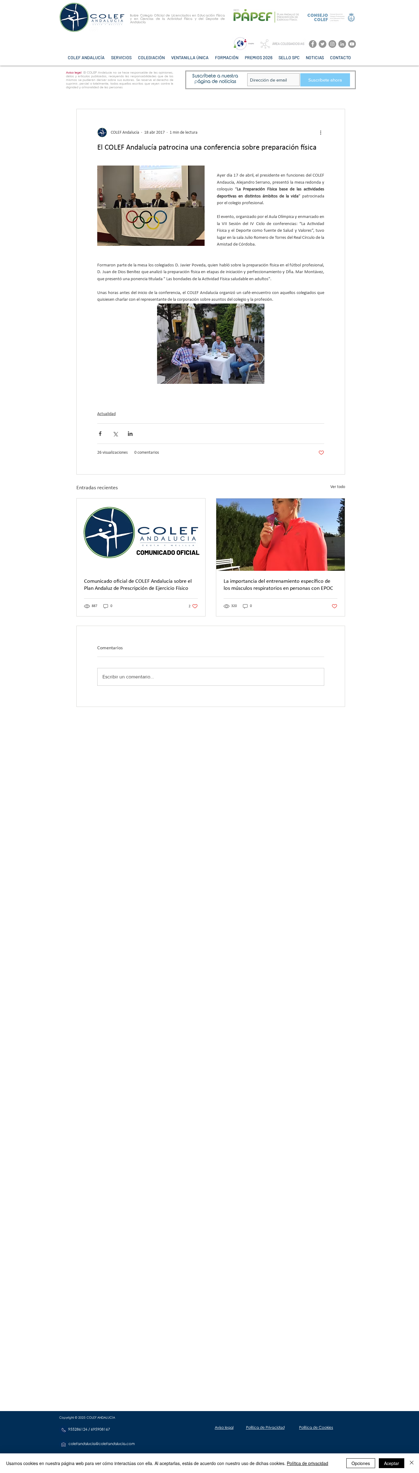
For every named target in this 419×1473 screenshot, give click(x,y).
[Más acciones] (320, 132)
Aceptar (391, 1463)
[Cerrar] (411, 1463)
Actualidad (106, 414)
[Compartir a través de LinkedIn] (130, 434)
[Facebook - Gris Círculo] (313, 44)
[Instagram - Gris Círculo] (332, 44)
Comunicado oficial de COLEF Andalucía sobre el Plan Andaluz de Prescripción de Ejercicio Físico (138, 584)
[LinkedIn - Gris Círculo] (342, 44)
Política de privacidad (307, 1463)
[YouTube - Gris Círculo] (352, 44)
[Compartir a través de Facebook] (100, 434)
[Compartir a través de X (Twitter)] (115, 434)
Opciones (361, 1463)
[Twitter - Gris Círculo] (322, 44)
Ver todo (337, 487)
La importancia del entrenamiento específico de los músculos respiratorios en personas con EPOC (278, 584)
